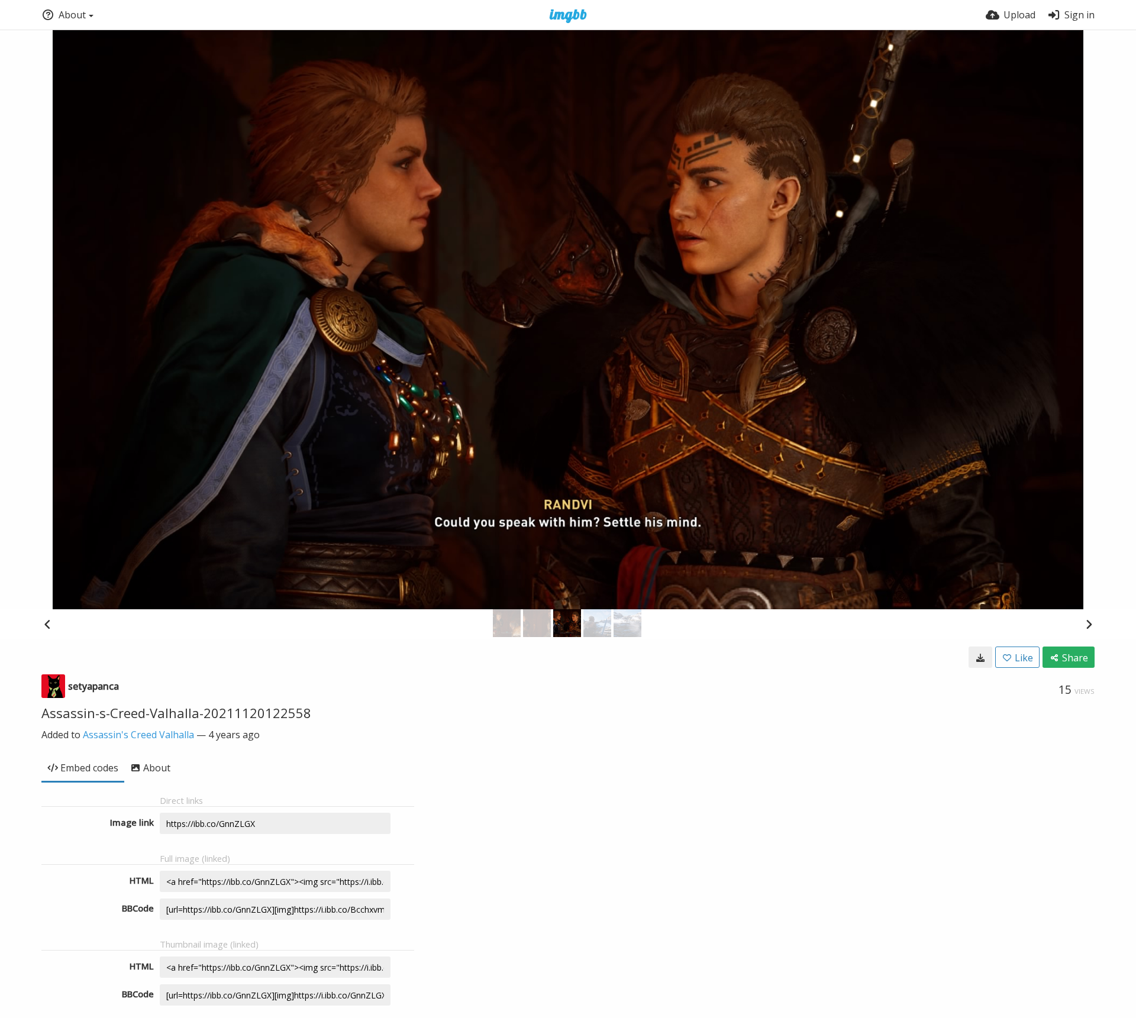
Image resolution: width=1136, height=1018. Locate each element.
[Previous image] (47, 624)
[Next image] (1088, 624)
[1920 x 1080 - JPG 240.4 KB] (980, 657)
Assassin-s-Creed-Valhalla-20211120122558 (176, 713)
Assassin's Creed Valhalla (138, 734)
